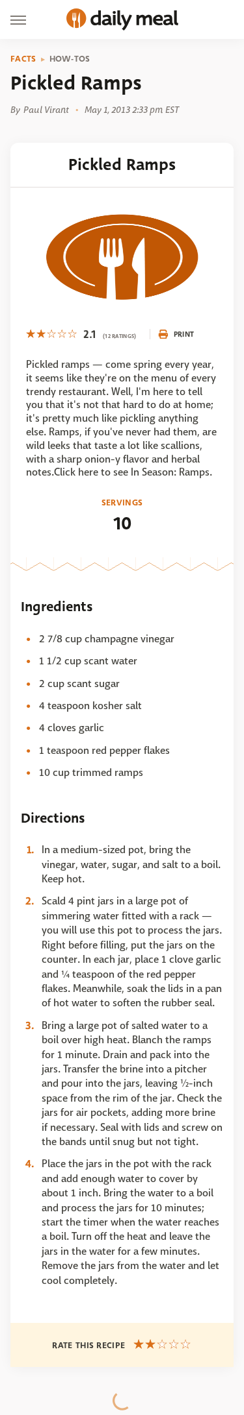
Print (184, 334)
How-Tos (69, 59)
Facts (23, 59)
